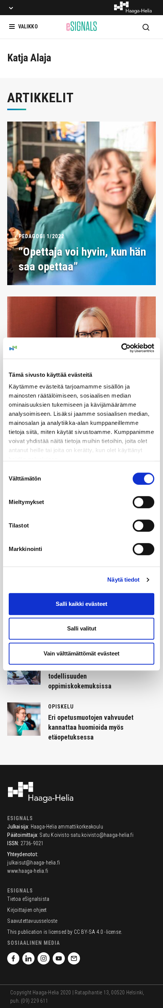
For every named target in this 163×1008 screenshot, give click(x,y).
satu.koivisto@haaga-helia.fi (102, 835)
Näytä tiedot (123, 579)
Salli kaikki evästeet (81, 604)
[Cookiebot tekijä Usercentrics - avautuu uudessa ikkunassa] (121, 348)
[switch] (143, 502)
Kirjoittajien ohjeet (27, 910)
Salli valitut (81, 628)
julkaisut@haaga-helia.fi (33, 863)
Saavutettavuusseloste (32, 921)
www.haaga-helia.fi (27, 871)
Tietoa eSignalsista (28, 899)
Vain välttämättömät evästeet (81, 653)
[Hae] (146, 27)
